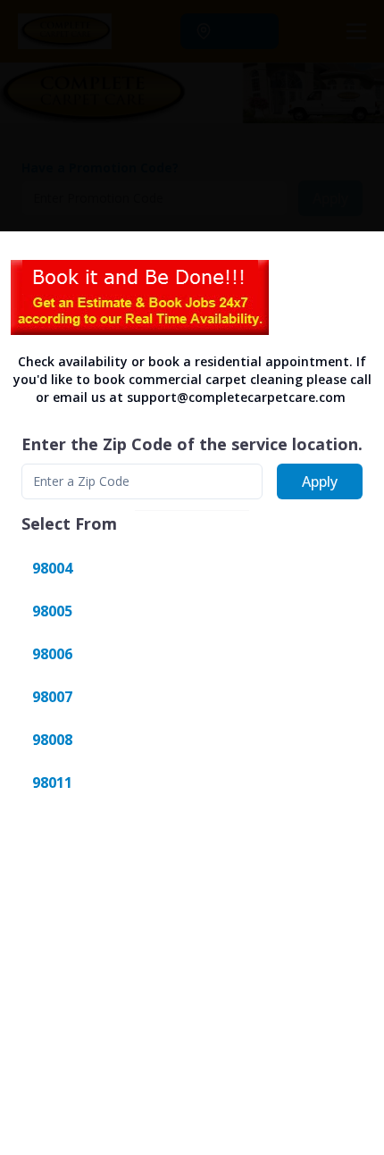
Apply (320, 481)
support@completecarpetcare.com (236, 397)
